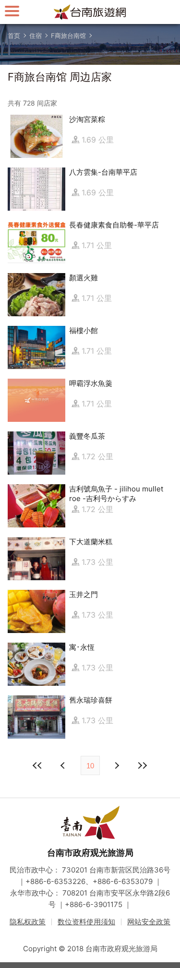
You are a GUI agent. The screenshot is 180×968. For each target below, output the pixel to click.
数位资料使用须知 (86, 921)
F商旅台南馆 (68, 35)
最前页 (38, 765)
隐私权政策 (28, 921)
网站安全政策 (148, 921)
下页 (63, 765)
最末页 (142, 765)
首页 (14, 35)
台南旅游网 (90, 12)
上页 (116, 765)
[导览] (12, 11)
